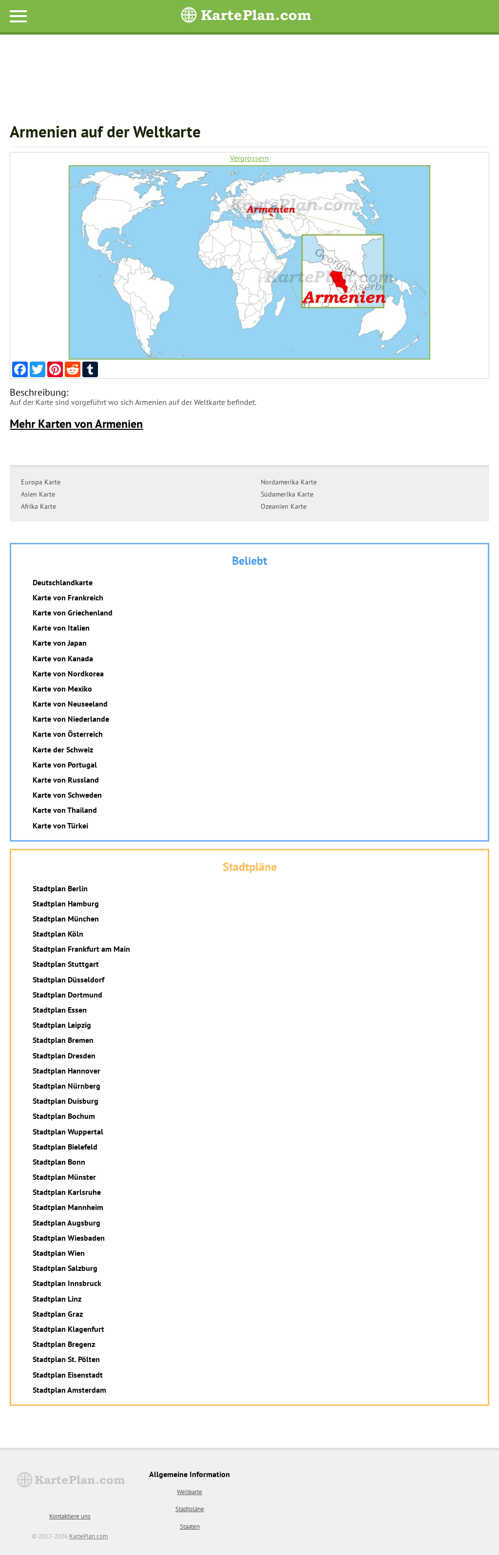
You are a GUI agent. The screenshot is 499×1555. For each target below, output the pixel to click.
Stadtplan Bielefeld (65, 1147)
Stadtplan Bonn (59, 1162)
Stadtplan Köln (58, 934)
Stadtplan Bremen (63, 1040)
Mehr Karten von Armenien (76, 423)
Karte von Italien (61, 628)
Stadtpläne (189, 1509)
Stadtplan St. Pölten (66, 1359)
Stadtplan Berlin (60, 888)
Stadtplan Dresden (64, 1055)
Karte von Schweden (67, 795)
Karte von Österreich (68, 734)
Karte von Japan (60, 643)
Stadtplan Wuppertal (68, 1131)
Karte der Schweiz (63, 749)
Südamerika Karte (287, 494)
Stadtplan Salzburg (65, 1268)
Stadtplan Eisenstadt (68, 1375)
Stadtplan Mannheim (68, 1207)
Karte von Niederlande (71, 719)
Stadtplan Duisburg (65, 1101)
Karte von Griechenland (73, 612)
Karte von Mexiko (62, 688)
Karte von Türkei (60, 825)
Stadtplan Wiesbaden (69, 1238)
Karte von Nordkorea (68, 673)
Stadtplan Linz (57, 1299)
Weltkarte (189, 1492)
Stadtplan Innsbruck (67, 1283)
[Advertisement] (249, 83)
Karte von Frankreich (68, 597)
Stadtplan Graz (58, 1314)
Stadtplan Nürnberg (66, 1086)
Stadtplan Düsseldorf (68, 979)
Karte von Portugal (65, 764)
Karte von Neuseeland (70, 704)
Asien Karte (38, 494)
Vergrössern (249, 158)
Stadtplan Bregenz (64, 1344)
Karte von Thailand (65, 810)
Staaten (190, 1526)
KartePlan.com (88, 1536)
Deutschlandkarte (63, 582)
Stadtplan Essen (60, 1010)
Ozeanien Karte (284, 506)
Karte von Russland (66, 780)
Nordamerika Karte (289, 482)
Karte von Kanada (63, 658)
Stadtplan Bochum (64, 1116)
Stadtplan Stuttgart (66, 964)
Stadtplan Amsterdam (69, 1390)
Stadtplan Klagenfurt (68, 1329)
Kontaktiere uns (69, 1516)
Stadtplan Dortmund (67, 994)
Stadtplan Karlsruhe (67, 1192)
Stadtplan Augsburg (66, 1223)
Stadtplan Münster (64, 1177)
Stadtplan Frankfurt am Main (81, 949)
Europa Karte (40, 482)
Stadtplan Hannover (66, 1070)
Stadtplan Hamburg (66, 903)
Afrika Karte (38, 506)
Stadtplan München (66, 918)
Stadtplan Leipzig (62, 1025)
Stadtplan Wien (59, 1253)
